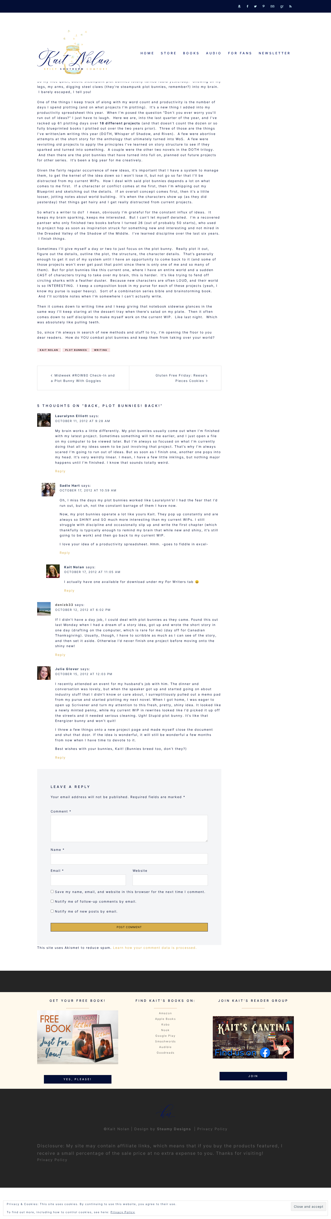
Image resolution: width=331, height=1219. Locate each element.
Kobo (165, 1024)
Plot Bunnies (76, 350)
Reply (60, 471)
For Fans (240, 53)
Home (147, 53)
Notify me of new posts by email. (86, 911)
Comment (61, 811)
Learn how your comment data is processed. (155, 948)
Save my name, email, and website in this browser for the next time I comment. (130, 892)
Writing (100, 350)
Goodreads (166, 1052)
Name (58, 849)
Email (57, 870)
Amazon (165, 1013)
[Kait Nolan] (74, 52)
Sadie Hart (70, 485)
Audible (165, 1047)
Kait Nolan (49, 350)
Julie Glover (67, 669)
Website (140, 870)
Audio (214, 53)
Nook (165, 1030)
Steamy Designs (175, 1129)
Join (253, 1076)
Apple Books (165, 1018)
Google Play (165, 1035)
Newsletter (275, 53)
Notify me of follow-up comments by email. (96, 901)
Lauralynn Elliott (71, 416)
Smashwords (165, 1041)
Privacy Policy (212, 1129)
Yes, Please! (77, 1079)
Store (169, 53)
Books (191, 53)
